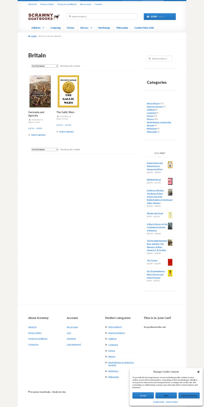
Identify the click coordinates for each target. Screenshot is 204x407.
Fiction (70, 27)
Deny (166, 395)
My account (85, 4)
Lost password (74, 344)
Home (33, 36)
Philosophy (122, 27)
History (84, 27)
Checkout (71, 339)
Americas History (116, 333)
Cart (69, 333)
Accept (143, 395)
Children (35, 27)
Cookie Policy (158, 402)
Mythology (104, 27)
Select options (38, 135)
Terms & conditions (66, 4)
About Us (32, 4)
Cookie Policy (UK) (144, 27)
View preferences (189, 395)
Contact (98, 4)
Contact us (33, 344)
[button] (198, 371)
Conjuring (55, 27)
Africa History (115, 327)
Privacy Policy (172, 402)
